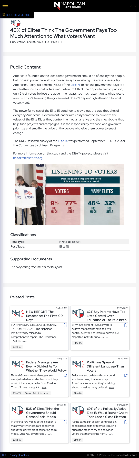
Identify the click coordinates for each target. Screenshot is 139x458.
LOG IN (132, 5)
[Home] (69, 6)
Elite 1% (75, 85)
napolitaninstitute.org (27, 158)
